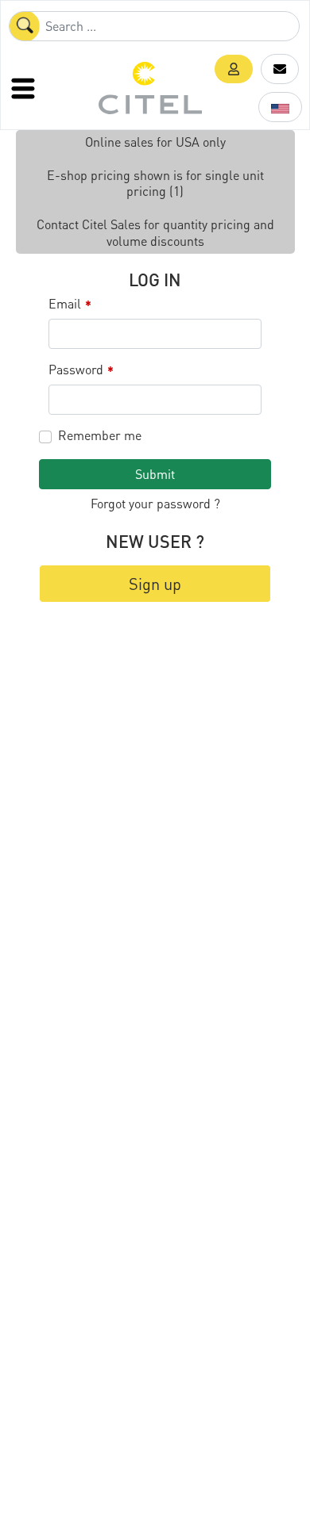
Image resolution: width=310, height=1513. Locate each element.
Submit (155, 473)
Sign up (155, 583)
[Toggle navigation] (24, 88)
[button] (234, 69)
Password (81, 370)
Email (69, 304)
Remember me (99, 435)
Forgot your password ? (155, 503)
